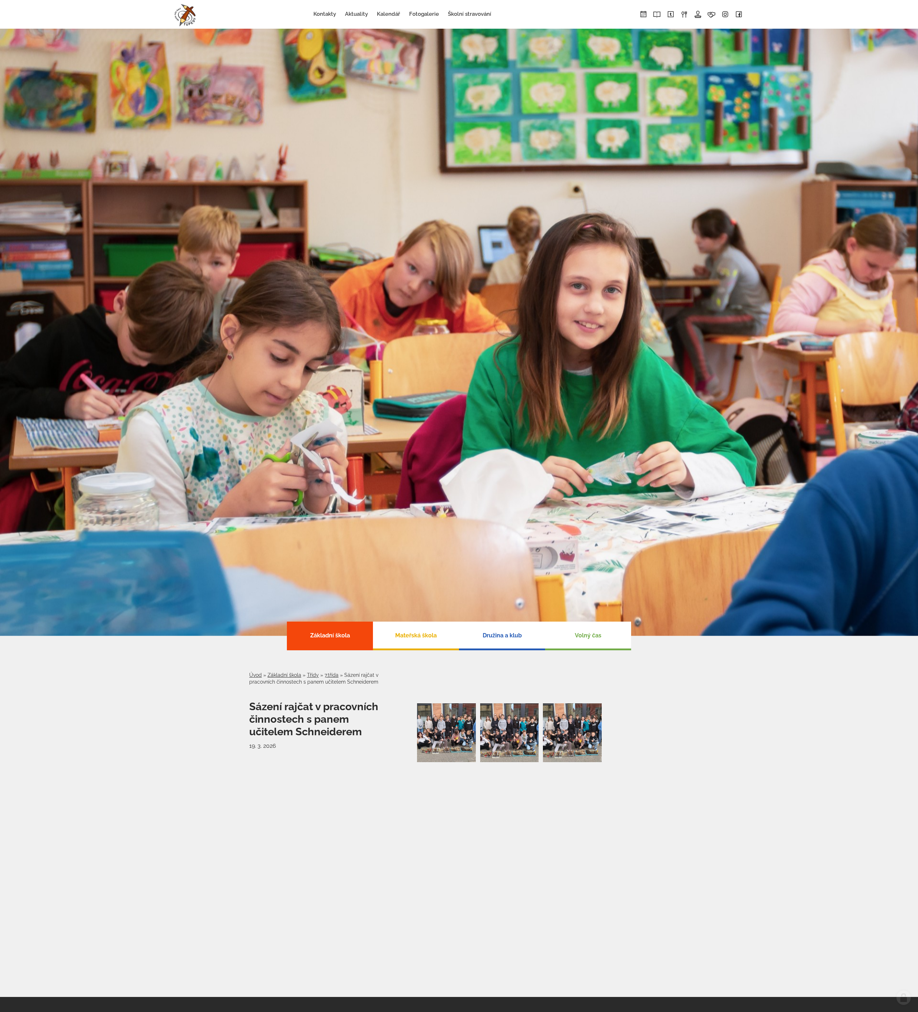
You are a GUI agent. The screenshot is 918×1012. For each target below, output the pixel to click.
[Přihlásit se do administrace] (903, 997)
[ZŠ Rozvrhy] (643, 15)
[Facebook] (738, 15)
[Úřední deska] (697, 15)
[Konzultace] (711, 15)
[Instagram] (725, 15)
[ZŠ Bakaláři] (656, 15)
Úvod (255, 675)
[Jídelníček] (684, 15)
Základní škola (284, 675)
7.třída (332, 675)
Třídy (313, 675)
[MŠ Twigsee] (670, 15)
